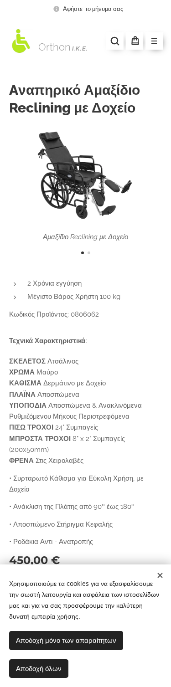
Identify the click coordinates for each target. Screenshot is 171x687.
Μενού (154, 41)
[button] (115, 41)
